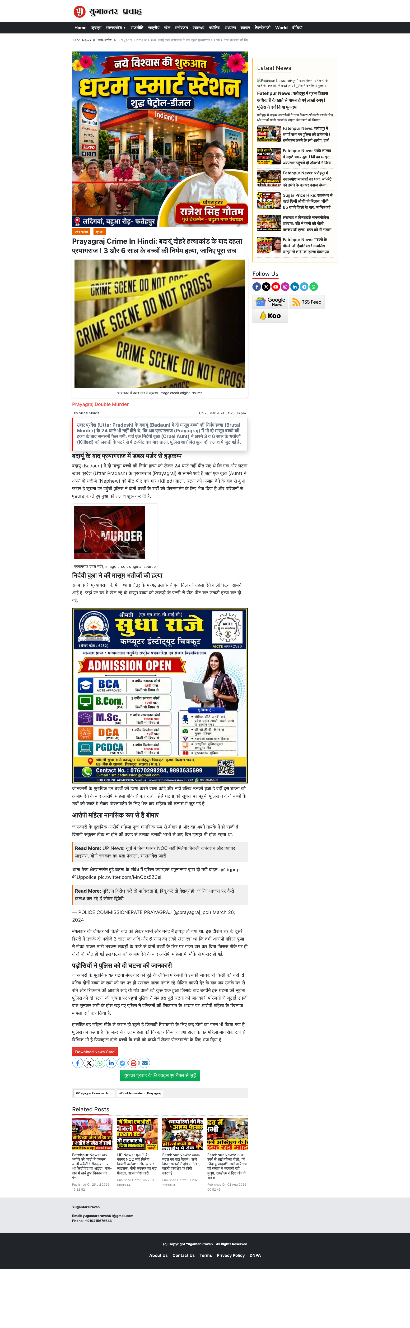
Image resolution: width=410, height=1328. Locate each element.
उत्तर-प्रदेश (105, 40)
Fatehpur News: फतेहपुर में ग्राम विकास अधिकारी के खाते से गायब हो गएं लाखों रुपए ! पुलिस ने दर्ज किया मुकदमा (292, 100)
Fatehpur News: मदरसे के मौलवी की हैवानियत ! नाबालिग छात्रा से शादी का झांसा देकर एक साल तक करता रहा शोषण (306, 246)
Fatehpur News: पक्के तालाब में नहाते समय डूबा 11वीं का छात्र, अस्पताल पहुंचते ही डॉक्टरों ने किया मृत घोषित (307, 157)
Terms (206, 1255)
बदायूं (76, 466)
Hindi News (82, 40)
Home (81, 27)
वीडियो (297, 27)
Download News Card (95, 1051)
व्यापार (245, 27)
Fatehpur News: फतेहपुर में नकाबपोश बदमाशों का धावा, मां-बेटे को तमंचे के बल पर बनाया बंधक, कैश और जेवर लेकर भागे (307, 179)
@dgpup (230, 869)
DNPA (255, 1255)
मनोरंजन (181, 27)
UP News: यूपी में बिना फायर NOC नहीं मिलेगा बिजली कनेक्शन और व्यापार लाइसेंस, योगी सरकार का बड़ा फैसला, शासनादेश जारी (137, 1163)
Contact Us (183, 1255)
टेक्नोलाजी (262, 27)
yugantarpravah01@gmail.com (108, 1216)
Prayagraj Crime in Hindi (95, 1093)
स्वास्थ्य (198, 27)
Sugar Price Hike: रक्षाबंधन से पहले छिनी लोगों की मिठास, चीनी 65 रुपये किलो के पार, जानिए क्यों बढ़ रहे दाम (307, 201)
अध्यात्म (230, 27)
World (281, 27)
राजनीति (137, 27)
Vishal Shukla (89, 413)
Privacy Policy (231, 1255)
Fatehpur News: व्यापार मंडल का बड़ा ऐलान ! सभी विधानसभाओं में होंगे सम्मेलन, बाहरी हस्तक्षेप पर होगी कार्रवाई (181, 1163)
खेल (167, 27)
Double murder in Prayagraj (141, 1093)
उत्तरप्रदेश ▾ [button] (116, 27)
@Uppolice (84, 877)
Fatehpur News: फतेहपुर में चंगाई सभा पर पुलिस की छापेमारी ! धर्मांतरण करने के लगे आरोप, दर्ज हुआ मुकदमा (306, 134)
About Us (158, 1255)
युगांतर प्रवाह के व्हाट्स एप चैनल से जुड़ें (160, 1075)
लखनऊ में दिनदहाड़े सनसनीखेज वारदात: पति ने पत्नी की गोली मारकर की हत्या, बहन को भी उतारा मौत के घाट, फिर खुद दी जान (307, 224)
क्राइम (96, 27)
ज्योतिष (214, 27)
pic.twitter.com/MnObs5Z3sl (129, 877)
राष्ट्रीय (153, 27)
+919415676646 (98, 1221)
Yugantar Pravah (199, 1244)
